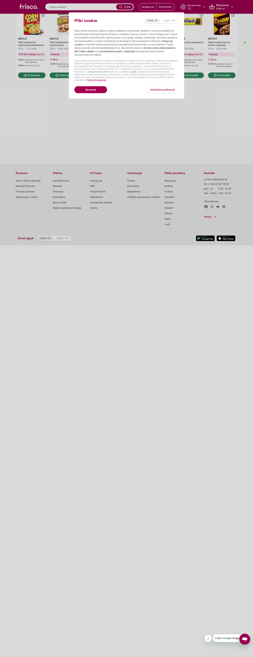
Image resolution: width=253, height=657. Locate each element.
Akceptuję (90, 89)
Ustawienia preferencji (162, 89)
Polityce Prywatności (96, 80)
